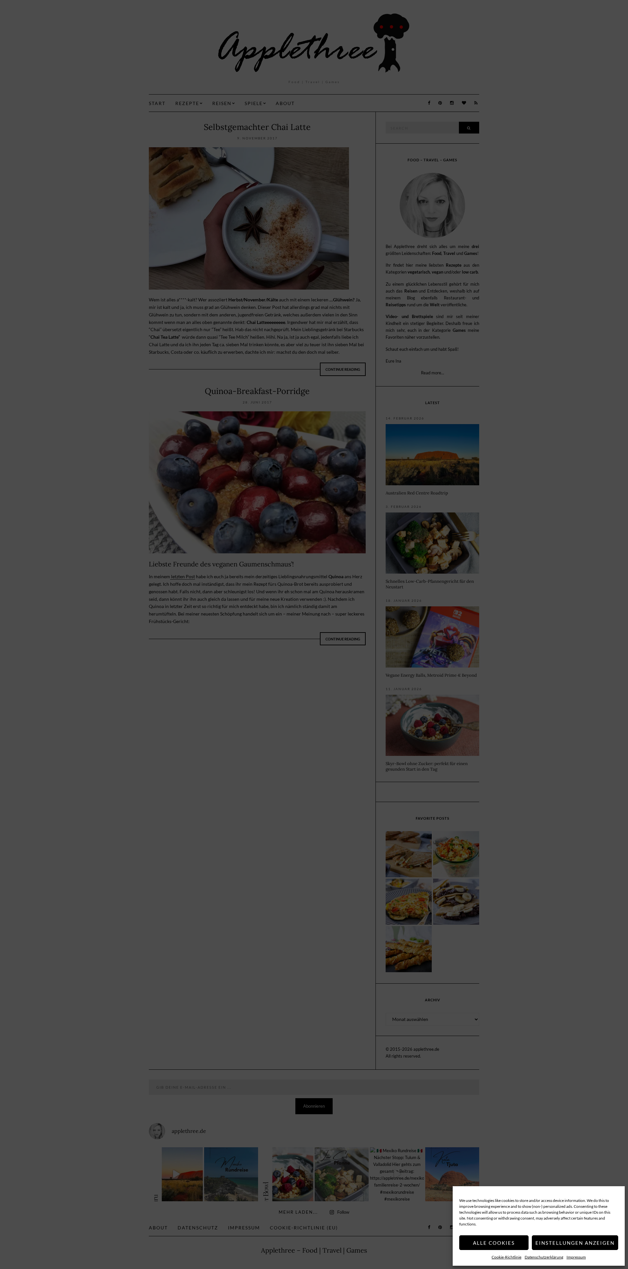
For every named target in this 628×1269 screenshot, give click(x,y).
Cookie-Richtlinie (506, 1257)
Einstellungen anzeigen (575, 1243)
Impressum (576, 1257)
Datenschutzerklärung (544, 1257)
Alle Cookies (494, 1243)
